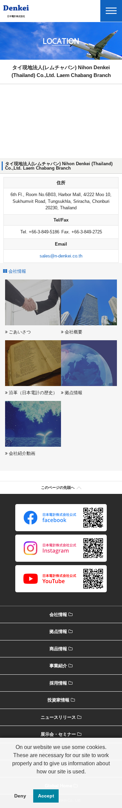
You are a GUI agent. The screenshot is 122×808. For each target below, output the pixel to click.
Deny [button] (20, 796)
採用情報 (58, 683)
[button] (61, 780)
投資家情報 (58, 700)
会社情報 (58, 614)
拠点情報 (58, 631)
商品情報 (58, 648)
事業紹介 (58, 665)
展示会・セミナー (58, 734)
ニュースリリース (58, 717)
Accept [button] (46, 796)
